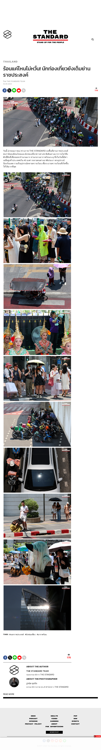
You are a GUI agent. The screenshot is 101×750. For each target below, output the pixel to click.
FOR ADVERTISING (54, 726)
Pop (75, 716)
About (54, 724)
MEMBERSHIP (54, 732)
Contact (75, 724)
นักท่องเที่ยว (31, 634)
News (33, 716)
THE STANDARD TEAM (16, 81)
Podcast (33, 718)
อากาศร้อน (42, 634)
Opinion (33, 721)
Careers (54, 721)
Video (54, 718)
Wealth (54, 716)
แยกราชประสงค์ (17, 634)
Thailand (10, 62)
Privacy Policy (33, 724)
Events (75, 721)
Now (75, 718)
